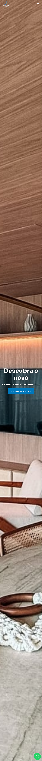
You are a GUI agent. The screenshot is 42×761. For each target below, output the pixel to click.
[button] (38, 4)
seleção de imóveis (21, 391)
